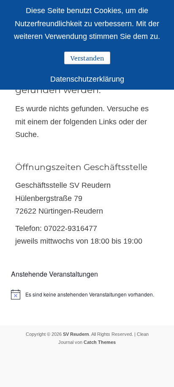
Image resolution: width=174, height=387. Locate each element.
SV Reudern (76, 334)
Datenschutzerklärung (87, 79)
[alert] (87, 294)
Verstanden (87, 58)
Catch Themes (100, 342)
